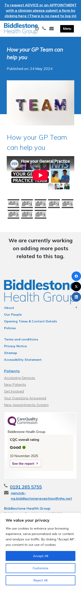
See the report (23, 463)
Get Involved (14, 391)
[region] (40, 551)
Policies (10, 328)
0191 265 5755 (26, 487)
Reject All (40, 580)
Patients (12, 371)
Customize (40, 568)
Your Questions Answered (25, 398)
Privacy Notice (15, 346)
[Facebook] (76, 276)
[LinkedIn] (76, 297)
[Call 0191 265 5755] (44, 28)
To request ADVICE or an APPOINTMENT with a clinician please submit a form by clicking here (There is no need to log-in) (40, 10)
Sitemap (10, 353)
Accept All (40, 556)
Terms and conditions (21, 339)
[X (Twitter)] (76, 286)
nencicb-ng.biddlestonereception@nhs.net (41, 496)
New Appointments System (26, 405)
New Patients (15, 384)
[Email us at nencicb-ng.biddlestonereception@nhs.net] (52, 28)
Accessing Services (19, 377)
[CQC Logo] (23, 425)
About (9, 308)
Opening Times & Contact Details (30, 321)
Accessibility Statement (23, 360)
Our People (13, 314)
